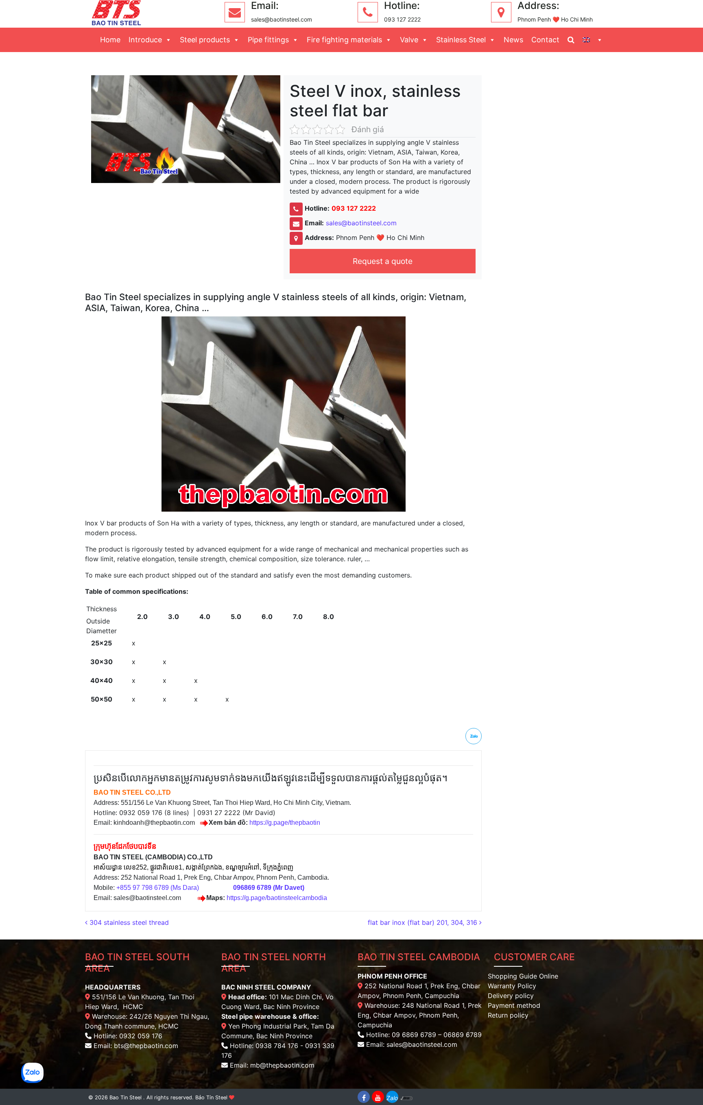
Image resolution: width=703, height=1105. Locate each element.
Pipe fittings (268, 39)
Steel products (205, 39)
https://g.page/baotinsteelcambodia (277, 897)
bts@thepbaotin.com (146, 1046)
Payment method (514, 1005)
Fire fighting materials (344, 39)
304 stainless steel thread (128, 922)
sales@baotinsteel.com (361, 223)
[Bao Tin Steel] (116, 12)
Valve (409, 39)
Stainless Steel (461, 39)
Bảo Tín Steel (211, 1097)
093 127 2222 (354, 208)
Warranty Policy (512, 986)
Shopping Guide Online (523, 976)
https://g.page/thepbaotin (284, 822)
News (513, 39)
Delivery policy (511, 996)
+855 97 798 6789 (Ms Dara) (157, 887)
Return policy (508, 1015)
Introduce (145, 39)
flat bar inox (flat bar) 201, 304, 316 (423, 922)
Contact (545, 39)
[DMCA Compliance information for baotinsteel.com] (406, 1097)
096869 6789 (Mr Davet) (268, 887)
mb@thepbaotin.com (282, 1065)
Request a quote (383, 261)
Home (110, 39)
